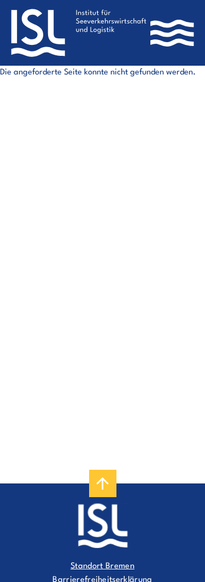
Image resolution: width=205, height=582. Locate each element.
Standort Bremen (102, 566)
